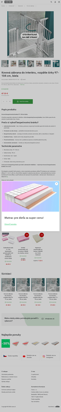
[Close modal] (56, 183)
